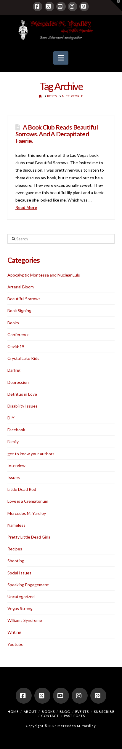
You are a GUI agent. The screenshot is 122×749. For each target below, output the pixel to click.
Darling (13, 370)
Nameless (16, 525)
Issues (13, 477)
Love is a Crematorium (27, 501)
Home (13, 711)
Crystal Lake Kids (23, 358)
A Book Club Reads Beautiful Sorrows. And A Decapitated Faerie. (56, 133)
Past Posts (74, 716)
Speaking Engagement (28, 584)
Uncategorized (21, 596)
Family (13, 441)
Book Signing (19, 310)
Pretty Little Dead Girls (28, 536)
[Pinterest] (84, 6)
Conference (18, 334)
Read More (26, 207)
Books (13, 322)
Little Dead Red (21, 489)
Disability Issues (22, 405)
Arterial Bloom (20, 286)
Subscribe (104, 711)
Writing (14, 632)
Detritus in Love (22, 394)
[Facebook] (37, 6)
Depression (18, 382)
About (30, 711)
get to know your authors (30, 453)
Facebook (16, 429)
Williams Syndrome (24, 620)
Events (82, 711)
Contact (50, 716)
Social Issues (19, 572)
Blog (65, 711)
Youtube (15, 644)
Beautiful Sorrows (24, 298)
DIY (11, 417)
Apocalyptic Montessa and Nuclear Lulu (43, 274)
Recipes (14, 548)
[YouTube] (61, 6)
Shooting (15, 560)
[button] (60, 58)
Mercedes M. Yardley (26, 513)
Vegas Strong (20, 608)
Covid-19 (15, 346)
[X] (49, 6)
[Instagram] (72, 6)
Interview (16, 465)
